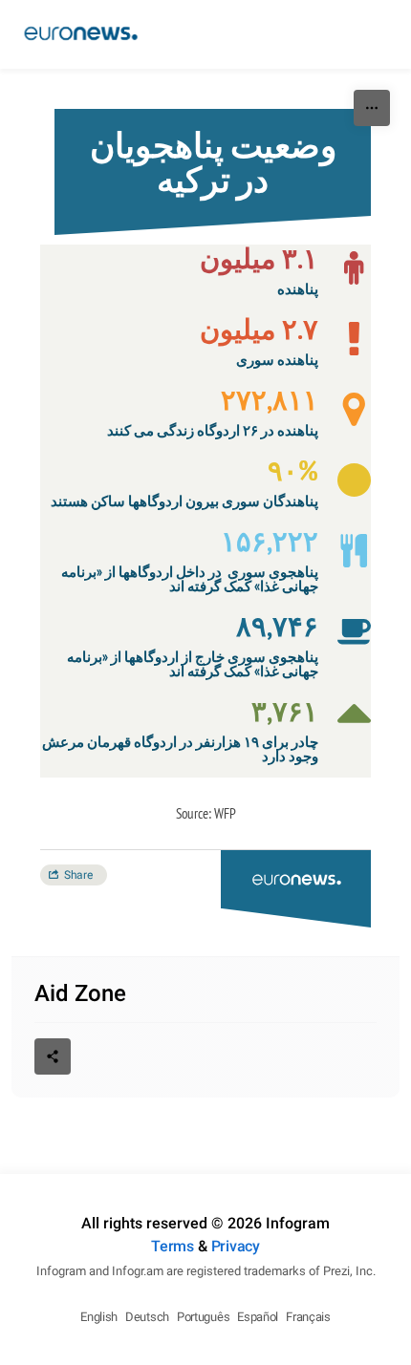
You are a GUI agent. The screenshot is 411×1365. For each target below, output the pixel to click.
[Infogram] (80, 34)
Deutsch (147, 1317)
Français (308, 1317)
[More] (372, 108)
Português (203, 1317)
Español (257, 1317)
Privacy (235, 1246)
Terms (172, 1246)
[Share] (52, 1056)
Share (78, 875)
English (99, 1317)
